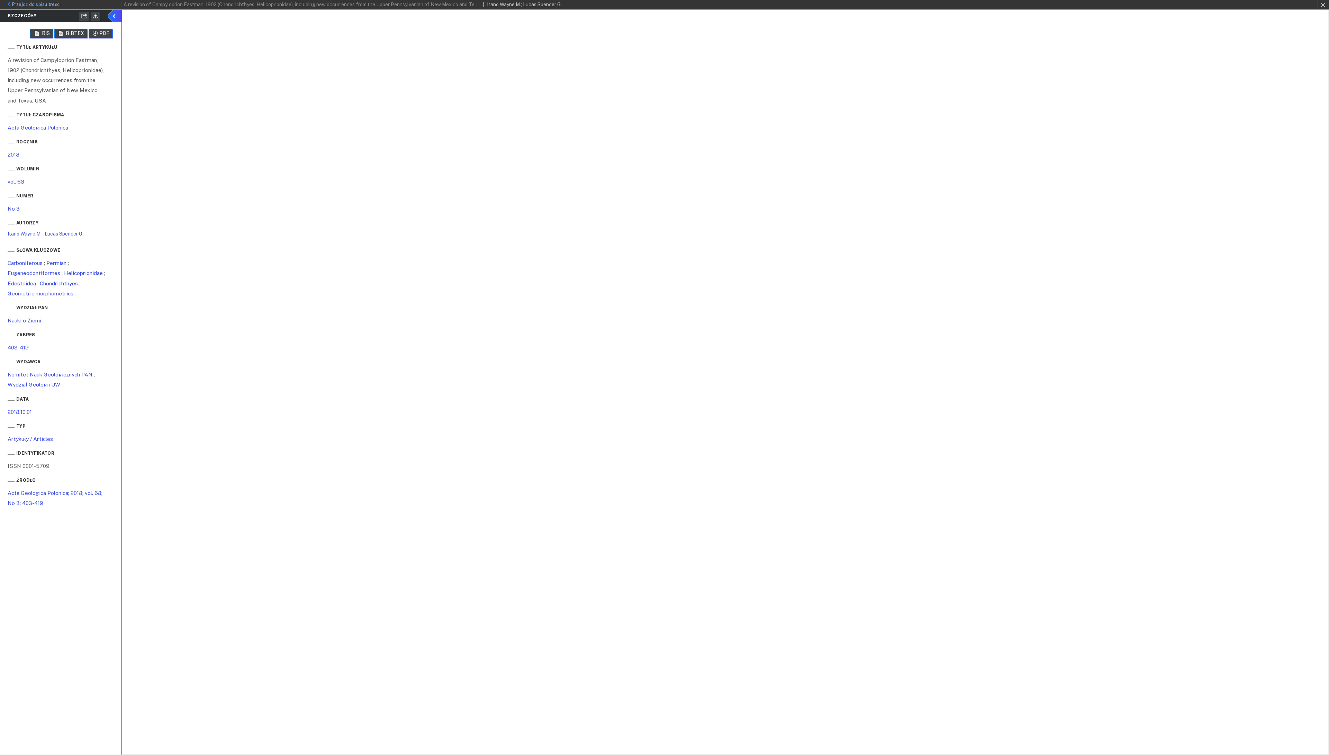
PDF (104, 33)
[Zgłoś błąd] (95, 16)
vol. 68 (16, 181)
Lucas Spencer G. (64, 234)
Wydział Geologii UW (34, 384)
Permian (56, 263)
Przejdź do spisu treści (36, 4)
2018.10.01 (20, 412)
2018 (13, 154)
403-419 (18, 347)
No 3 (14, 208)
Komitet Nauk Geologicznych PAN (50, 374)
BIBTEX (74, 33)
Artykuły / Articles (30, 439)
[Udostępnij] (84, 16)
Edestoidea (22, 283)
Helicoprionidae (83, 273)
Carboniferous (25, 263)
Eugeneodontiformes (34, 273)
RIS (45, 33)
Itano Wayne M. (25, 234)
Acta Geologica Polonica (38, 127)
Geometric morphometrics (40, 293)
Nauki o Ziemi (24, 320)
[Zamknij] (1323, 4)
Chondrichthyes (59, 283)
